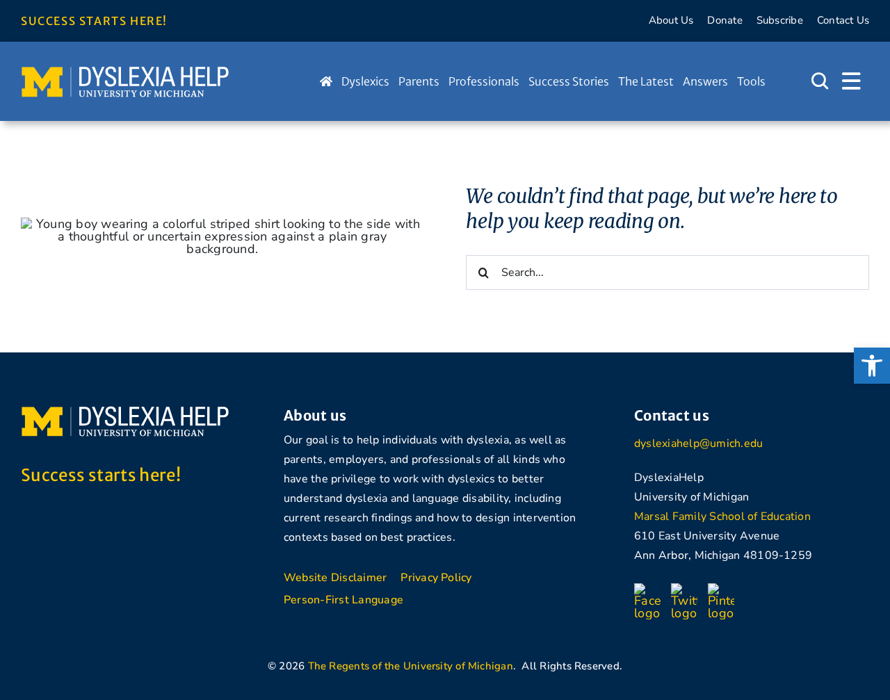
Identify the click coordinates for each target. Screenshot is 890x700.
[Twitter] (684, 589)
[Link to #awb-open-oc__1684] (851, 81)
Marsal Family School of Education (722, 516)
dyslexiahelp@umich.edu (698, 443)
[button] (872, 366)
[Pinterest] (721, 589)
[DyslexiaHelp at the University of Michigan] (125, 71)
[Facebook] (647, 589)
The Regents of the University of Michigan (410, 666)
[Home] (326, 81)
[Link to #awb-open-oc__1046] (819, 81)
